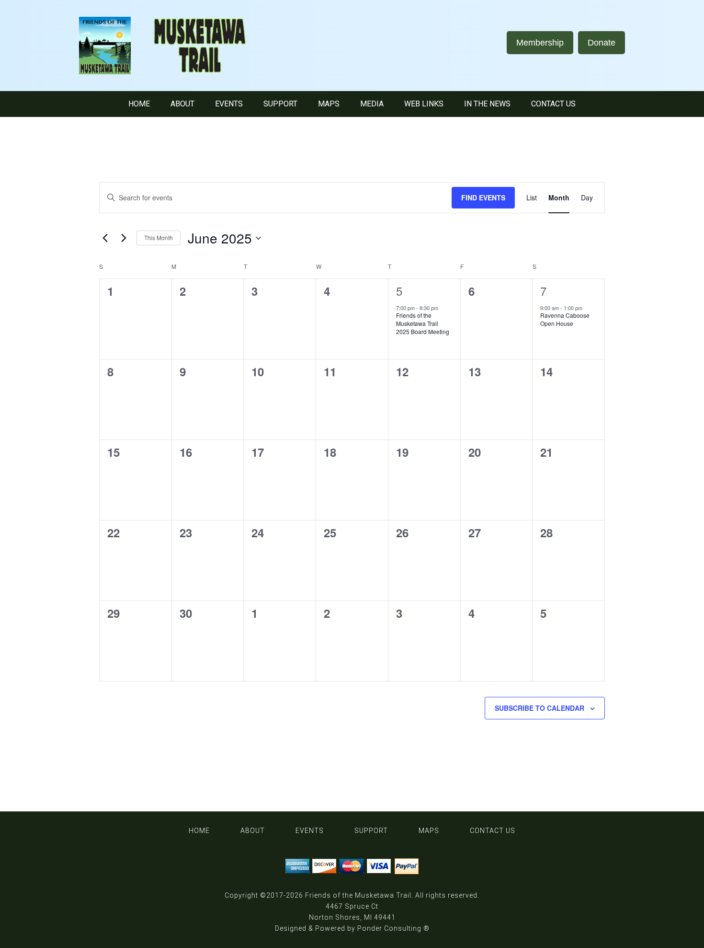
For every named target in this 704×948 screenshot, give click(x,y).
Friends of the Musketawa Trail (358, 895)
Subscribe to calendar (539, 708)
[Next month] (123, 238)
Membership (540, 42)
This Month (158, 237)
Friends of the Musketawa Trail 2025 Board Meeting (422, 323)
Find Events (483, 197)
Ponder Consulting (389, 928)
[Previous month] (105, 238)
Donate (601, 42)
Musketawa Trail (175, 45)
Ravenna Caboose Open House (565, 319)
